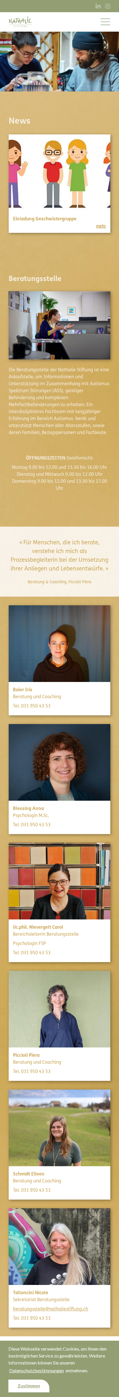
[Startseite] (20, 21)
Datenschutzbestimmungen (36, 1370)
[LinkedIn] (98, 6)
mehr (101, 226)
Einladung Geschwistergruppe (45, 219)
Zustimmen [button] (29, 1385)
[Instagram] (107, 6)
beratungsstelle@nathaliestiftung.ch (50, 1309)
